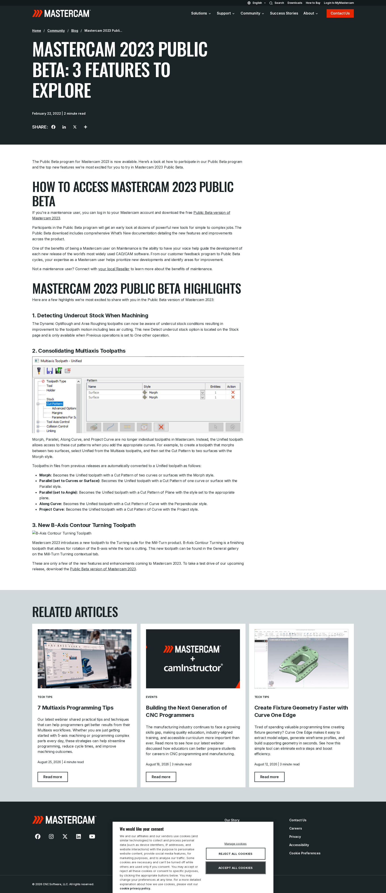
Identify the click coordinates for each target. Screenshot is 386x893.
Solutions (199, 13)
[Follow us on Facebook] (37, 836)
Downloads (294, 2)
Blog (74, 30)
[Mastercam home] (61, 13)
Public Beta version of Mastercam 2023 (103, 569)
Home (36, 30)
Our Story (231, 820)
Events (151, 697)
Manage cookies (235, 843)
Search (279, 2)
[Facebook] (53, 127)
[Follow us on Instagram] (51, 836)
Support (224, 13)
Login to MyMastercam (339, 2)
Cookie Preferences (305, 853)
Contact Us (340, 13)
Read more (55, 776)
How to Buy (313, 2)
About (308, 13)
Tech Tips (45, 697)
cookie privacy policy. (135, 888)
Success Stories (284, 13)
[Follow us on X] (65, 836)
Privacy (295, 836)
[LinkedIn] (64, 127)
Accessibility (299, 845)
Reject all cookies (236, 853)
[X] (75, 127)
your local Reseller (114, 269)
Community (250, 13)
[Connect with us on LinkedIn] (78, 836)
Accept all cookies (235, 868)
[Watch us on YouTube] (92, 836)
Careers (295, 828)
